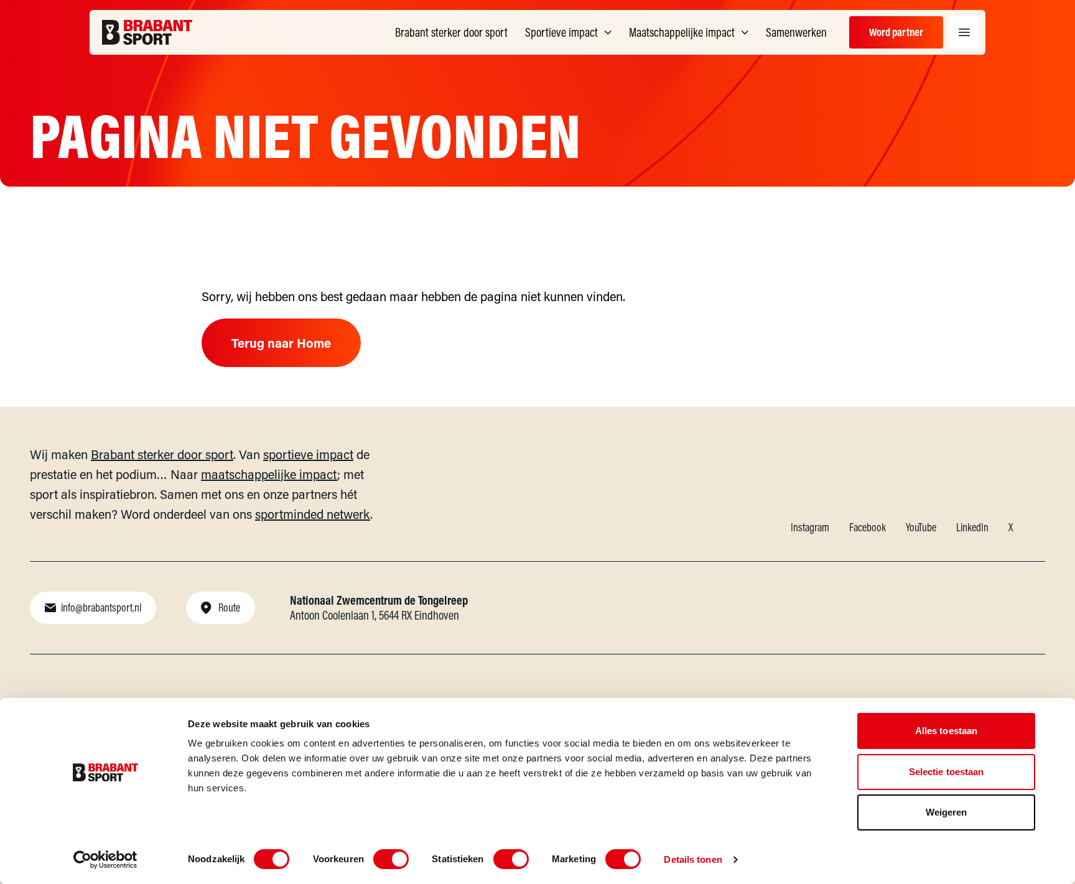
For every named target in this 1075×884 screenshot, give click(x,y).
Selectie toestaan (946, 771)
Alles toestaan (946, 730)
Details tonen (693, 859)
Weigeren (946, 812)
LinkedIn (972, 527)
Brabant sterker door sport (162, 454)
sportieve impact (308, 454)
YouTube (921, 527)
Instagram (810, 527)
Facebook (867, 527)
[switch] (391, 859)
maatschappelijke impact (269, 474)
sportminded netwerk (312, 514)
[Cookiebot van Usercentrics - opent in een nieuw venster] (105, 859)
